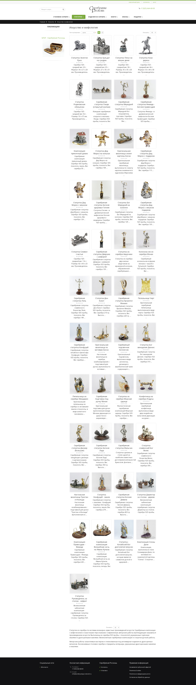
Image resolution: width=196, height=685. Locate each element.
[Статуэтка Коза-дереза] (146, 45)
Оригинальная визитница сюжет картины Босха (124, 153)
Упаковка (104, 670)
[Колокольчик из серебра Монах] (146, 239)
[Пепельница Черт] (146, 286)
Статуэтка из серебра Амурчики (123, 252)
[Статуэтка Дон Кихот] (101, 286)
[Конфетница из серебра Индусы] (146, 384)
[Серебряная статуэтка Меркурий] (124, 89)
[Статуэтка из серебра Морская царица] (124, 384)
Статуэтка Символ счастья (79, 252)
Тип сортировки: (74, 32)
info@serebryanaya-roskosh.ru (81, 674)
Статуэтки (78, 17)
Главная (42, 22)
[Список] (102, 32)
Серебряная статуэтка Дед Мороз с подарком (146, 153)
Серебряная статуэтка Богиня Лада (101, 448)
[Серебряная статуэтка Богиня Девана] (124, 482)
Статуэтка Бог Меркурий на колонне (124, 205)
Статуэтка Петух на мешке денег (123, 59)
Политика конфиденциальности (139, 674)
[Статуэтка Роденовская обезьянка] (79, 89)
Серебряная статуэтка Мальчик (123, 446)
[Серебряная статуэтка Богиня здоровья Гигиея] (101, 190)
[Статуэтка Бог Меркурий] (124, 190)
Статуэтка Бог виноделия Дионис (146, 346)
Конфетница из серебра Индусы (146, 397)
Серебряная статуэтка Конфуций (79, 346)
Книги (113, 17)
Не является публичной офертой (140, 667)
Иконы (125, 17)
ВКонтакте (44, 667)
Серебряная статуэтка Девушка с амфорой (101, 254)
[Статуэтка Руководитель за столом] (79, 583)
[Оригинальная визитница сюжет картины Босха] (124, 138)
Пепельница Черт (146, 298)
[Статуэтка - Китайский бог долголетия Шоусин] (124, 529)
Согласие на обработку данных (139, 677)
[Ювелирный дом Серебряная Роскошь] (98, 9)
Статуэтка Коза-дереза (146, 59)
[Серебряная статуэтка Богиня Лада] (101, 433)
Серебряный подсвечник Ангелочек (124, 347)
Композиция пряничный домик (79, 152)
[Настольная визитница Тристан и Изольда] (79, 482)
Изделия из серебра (96, 17)
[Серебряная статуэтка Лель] (79, 286)
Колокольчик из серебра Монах (146, 252)
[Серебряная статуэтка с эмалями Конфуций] (101, 482)
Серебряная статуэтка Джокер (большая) (79, 448)
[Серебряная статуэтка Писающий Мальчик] (124, 433)
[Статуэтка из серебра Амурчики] (124, 239)
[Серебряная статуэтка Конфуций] (79, 332)
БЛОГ (154, 2)
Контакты (146, 2)
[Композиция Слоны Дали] (146, 529)
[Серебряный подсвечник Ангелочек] (124, 332)
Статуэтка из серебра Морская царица (124, 399)
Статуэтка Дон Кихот (101, 299)
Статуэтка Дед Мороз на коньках (101, 152)
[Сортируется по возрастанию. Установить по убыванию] (95, 32)
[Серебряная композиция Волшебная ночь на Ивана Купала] (101, 529)
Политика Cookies (135, 670)
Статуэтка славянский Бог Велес (146, 448)
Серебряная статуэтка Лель (79, 299)
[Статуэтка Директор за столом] (146, 482)
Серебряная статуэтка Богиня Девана (123, 497)
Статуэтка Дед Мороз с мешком (79, 203)
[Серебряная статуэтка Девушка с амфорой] (101, 239)
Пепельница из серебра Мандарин (79, 397)
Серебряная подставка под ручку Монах (101, 399)
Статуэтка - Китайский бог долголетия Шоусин (124, 544)
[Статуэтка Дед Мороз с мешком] (79, 190)
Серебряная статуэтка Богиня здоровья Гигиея (101, 205)
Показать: (146, 32)
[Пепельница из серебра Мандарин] (79, 384)
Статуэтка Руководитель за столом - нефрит (79, 598)
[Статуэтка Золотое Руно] (79, 45)
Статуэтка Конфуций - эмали (102, 495)
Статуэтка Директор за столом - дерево (146, 495)
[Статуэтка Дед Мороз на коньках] (101, 138)
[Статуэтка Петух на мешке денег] (124, 45)
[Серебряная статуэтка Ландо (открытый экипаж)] (101, 89)
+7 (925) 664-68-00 (147, 8)
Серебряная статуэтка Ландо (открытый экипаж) (101, 104)
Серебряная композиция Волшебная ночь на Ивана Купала (102, 546)
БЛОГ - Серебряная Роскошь (53, 38)
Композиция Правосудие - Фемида (79, 544)
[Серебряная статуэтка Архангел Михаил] (124, 286)
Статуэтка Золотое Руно (79, 59)
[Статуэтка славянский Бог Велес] (146, 433)
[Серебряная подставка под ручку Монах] (101, 384)
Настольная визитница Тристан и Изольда (79, 497)
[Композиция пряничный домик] (79, 138)
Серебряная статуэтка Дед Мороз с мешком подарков (146, 206)
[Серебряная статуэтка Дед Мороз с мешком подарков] (146, 190)
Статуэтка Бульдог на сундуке (102, 59)
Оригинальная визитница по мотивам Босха (102, 347)
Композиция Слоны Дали (146, 543)
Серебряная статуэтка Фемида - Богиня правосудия (146, 104)
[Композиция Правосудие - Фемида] (79, 529)
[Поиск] (63, 9)
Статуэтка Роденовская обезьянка (79, 104)
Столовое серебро (60, 17)
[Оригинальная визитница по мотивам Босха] (101, 332)
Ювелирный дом (134, 2)
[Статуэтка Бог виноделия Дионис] (146, 332)
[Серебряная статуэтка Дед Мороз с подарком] (146, 138)
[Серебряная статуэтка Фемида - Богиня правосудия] (146, 89)
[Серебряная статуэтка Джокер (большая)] (79, 433)
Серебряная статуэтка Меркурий (124, 103)
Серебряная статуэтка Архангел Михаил (124, 300)
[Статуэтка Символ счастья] (79, 239)
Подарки (137, 17)
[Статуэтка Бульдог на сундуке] (101, 45)
